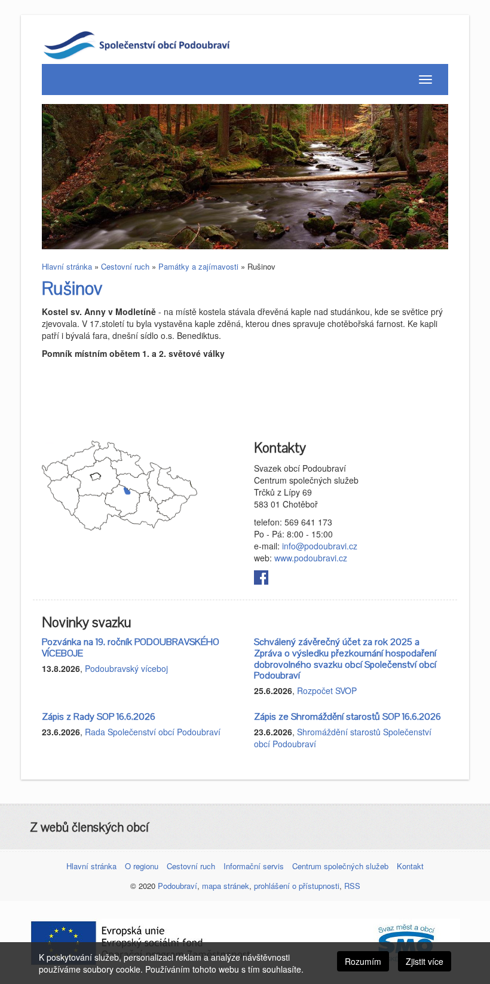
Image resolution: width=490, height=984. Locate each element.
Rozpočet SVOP (327, 690)
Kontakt (410, 866)
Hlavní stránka (67, 266)
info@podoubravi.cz (319, 546)
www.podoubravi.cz (310, 558)
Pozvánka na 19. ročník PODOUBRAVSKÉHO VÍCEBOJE (130, 647)
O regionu (141, 866)
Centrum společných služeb (340, 866)
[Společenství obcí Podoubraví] (153, 44)
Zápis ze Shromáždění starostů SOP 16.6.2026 (347, 716)
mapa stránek (225, 885)
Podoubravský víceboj (126, 668)
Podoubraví (177, 885)
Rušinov (72, 289)
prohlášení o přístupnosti (296, 885)
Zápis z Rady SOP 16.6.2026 (98, 716)
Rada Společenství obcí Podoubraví (152, 732)
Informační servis (253, 866)
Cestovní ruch (125, 266)
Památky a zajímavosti (198, 266)
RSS (352, 885)
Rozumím (363, 961)
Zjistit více (424, 961)
